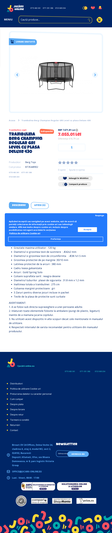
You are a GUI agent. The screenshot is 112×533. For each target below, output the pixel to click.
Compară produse (77, 184)
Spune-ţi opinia (77, 169)
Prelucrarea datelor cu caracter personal (30, 393)
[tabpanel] (56, 75)
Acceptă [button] (87, 229)
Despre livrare (17, 409)
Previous (17, 75)
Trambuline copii (17, 130)
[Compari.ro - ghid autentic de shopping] (21, 500)
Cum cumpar (16, 399)
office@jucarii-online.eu (27, 471)
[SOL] (74, 486)
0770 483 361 (35, 8)
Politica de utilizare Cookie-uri (25, 388)
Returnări (15, 425)
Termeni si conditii (19, 419)
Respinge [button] (99, 215)
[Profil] (100, 8)
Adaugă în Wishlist (78, 178)
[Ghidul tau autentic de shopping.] (39, 500)
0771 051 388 (48, 8)
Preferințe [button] (56, 239)
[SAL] (38, 486)
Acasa (12, 120)
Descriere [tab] (19, 205)
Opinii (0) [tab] (39, 205)
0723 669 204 (60, 8)
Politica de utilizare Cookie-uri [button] (24, 233)
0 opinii (62, 169)
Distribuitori (16, 383)
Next (95, 75)
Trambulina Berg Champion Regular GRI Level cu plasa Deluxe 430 (56, 120)
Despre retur (16, 414)
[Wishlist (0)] (93, 8)
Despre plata (16, 404)
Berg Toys (30, 162)
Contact (14, 430)
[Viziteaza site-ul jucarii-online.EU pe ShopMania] (62, 500)
